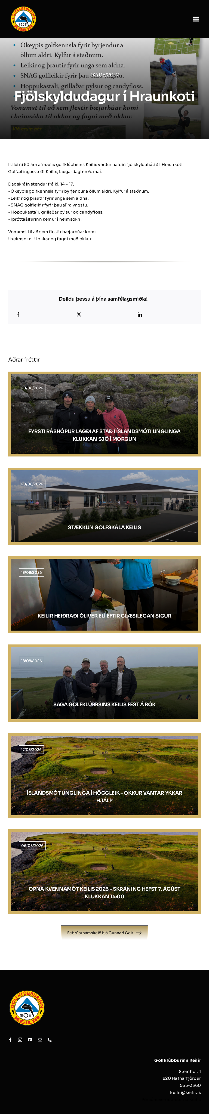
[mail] (40, 1040)
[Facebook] (18, 315)
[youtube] (30, 1040)
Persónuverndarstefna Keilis (171, 1099)
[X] (79, 315)
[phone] (50, 1040)
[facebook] (10, 1040)
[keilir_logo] (23, 7)
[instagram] (20, 1040)
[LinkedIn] (140, 315)
